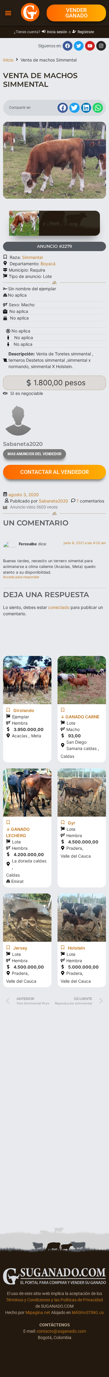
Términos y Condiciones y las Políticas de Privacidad (54, 1299)
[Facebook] (67, 46)
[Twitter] (79, 46)
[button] (8, 13)
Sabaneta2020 (53, 500)
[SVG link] (54, 1276)
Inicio (8, 59)
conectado (58, 607)
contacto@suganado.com (61, 1331)
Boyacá (48, 263)
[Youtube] (90, 46)
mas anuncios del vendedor (34, 454)
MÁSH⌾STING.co (88, 1312)
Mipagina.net (37, 1312)
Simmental (32, 257)
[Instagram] (101, 46)
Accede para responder (21, 577)
